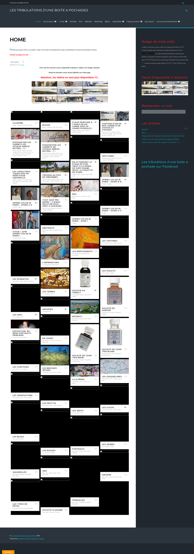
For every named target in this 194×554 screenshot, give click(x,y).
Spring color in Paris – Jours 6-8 (111, 181)
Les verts (78, 411)
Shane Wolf (168, 53)
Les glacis (108, 408)
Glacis (154, 50)
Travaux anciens (133, 22)
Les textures (109, 241)
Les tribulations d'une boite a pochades (23, 536)
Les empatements (82, 251)
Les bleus (18, 437)
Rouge (149, 47)
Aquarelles (117, 22)
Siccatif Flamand (52, 510)
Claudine (18, 123)
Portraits (73, 22)
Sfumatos (144, 56)
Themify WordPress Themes (35, 538)
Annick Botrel (175, 47)
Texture (180, 50)
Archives (47, 309)
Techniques (160, 50)
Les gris (17, 315)
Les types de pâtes (20, 505)
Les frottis (49, 403)
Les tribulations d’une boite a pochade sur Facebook (165, 164)
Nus (80, 22)
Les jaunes (108, 444)
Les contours (21, 367)
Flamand (163, 63)
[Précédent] (185, 128)
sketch (178, 53)
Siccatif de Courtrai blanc (112, 350)
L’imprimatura (50, 263)
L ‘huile (61, 22)
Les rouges (49, 451)
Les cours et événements (167, 22)
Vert (177, 50)
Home (38, 22)
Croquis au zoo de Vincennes (51, 176)
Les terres (48, 292)
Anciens (106, 475)
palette (171, 50)
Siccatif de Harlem (108, 309)
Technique (174, 56)
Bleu (175, 50)
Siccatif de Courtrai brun (82, 357)
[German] (15, 59)
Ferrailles (78, 500)
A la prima (78, 379)
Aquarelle (172, 60)
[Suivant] (187, 128)
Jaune (143, 60)
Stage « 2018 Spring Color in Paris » (22, 234)
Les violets (108, 271)
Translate (22, 64)
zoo (148, 56)
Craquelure (150, 50)
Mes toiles (148, 53)
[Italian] (17, 59)
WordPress (21, 538)
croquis (175, 63)
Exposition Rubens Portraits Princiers (22, 333)
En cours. (48, 338)
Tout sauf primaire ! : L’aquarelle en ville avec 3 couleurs (52, 203)
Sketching (98, 22)
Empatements (165, 56)
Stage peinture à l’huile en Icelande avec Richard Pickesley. (82, 125)
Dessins (169, 63)
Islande (158, 63)
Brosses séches (155, 47)
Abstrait (143, 66)
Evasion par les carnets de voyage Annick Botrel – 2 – (22, 145)
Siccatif (148, 60)
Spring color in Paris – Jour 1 (81, 220)
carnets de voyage (165, 47)
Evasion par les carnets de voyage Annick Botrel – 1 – (51, 148)
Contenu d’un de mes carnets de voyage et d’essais (112, 127)
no (143, 63)
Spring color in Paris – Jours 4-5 (22, 204)
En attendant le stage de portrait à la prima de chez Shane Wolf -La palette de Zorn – (82, 167)
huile (158, 60)
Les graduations (23, 395)
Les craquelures (112, 377)
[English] (11, 59)
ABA (44, 471)
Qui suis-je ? (149, 22)
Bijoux (107, 22)
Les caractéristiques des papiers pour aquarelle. (22, 175)
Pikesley (173, 53)
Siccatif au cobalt (78, 292)
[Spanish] (19, 59)
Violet (163, 53)
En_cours (183, 63)
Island (170, 56)
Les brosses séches (49, 369)
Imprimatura (167, 50)
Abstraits (88, 22)
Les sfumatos (21, 279)
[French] (13, 59)
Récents (77, 316)
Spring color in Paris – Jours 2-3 (111, 210)
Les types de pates (164, 60)
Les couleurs (48, 22)
